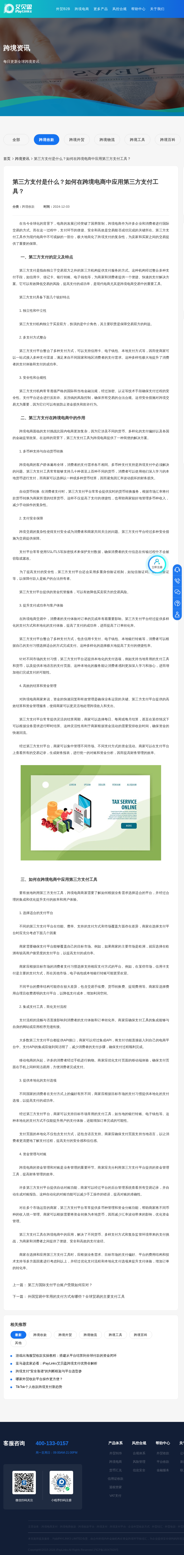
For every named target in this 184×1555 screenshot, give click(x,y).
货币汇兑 (115, 1470)
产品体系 (115, 1443)
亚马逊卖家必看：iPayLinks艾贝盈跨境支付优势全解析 (56, 1363)
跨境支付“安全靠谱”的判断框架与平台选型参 (49, 1371)
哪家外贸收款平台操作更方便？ (39, 1379)
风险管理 (139, 1461)
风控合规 (119, 9)
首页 (7, 159)
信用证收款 (115, 1478)
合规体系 (139, 1453)
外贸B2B (63, 9)
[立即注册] (177, 615)
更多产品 (101, 9)
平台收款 (163, 1461)
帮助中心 (138, 9)
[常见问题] (177, 604)
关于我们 (157, 9)
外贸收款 (163, 1453)
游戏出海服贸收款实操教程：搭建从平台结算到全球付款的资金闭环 (66, 1355)
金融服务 (163, 1470)
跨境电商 (82, 9)
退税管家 (115, 1487)
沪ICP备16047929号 (105, 1549)
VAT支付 (115, 1495)
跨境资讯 (22, 159)
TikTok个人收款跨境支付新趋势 (39, 1387)
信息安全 (139, 1470)
